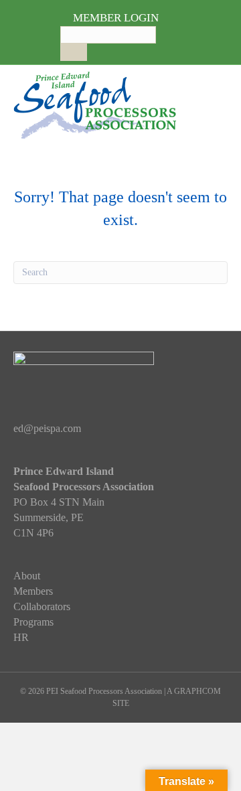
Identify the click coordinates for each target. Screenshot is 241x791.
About (26, 575)
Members (33, 591)
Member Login (116, 17)
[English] (93, 49)
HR (21, 637)
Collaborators (41, 606)
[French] (106, 49)
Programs (33, 622)
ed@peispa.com (47, 428)
